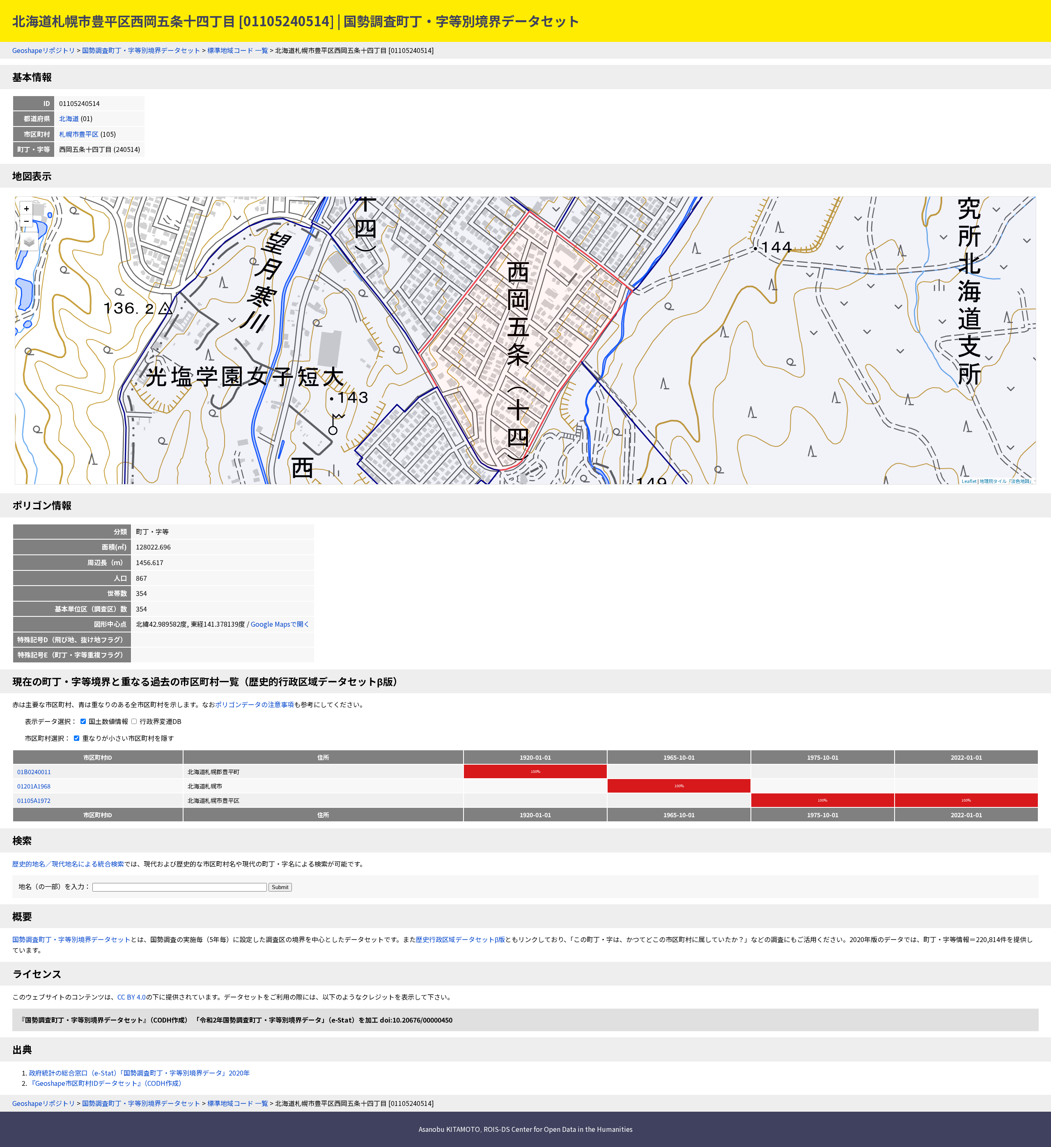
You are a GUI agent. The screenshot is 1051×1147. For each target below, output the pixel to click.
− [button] (26, 220)
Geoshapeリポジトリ (43, 50)
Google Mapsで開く (280, 624)
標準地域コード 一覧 (237, 50)
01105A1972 (33, 800)
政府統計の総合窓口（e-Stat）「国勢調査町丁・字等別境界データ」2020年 (139, 1073)
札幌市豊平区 (79, 134)
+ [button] (26, 208)
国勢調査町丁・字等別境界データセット (141, 50)
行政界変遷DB (159, 721)
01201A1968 (33, 786)
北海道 (69, 118)
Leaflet (969, 481)
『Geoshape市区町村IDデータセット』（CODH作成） (107, 1083)
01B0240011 (34, 771)
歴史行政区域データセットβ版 (460, 939)
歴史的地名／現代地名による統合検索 (68, 864)
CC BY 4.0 (131, 997)
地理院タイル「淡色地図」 (1007, 481)
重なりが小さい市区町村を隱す (127, 738)
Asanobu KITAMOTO (449, 1129)
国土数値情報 (108, 721)
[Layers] (29, 241)
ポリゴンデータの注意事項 (254, 704)
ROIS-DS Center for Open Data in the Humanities (558, 1129)
